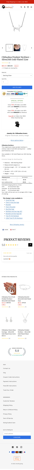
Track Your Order (8, 390)
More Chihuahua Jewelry (17, 224)
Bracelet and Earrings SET (14, 213)
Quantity (4, 78)
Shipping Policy (7, 405)
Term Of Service (8, 418)
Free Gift (10, 116)
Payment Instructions (9, 381)
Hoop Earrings (10, 200)
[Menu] (31, 7)
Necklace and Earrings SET (14, 211)
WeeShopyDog (19, 463)
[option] (9, 48)
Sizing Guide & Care (9, 422)
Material (4, 72)
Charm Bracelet (10, 207)
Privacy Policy (7, 414)
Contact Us (6, 368)
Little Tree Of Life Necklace (14, 218)
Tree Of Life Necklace (12, 216)
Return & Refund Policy (10, 409)
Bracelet (8, 204)
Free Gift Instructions (9, 386)
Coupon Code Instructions (11, 377)
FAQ (4, 372)
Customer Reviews (9, 401)
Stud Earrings (10, 209)
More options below (17, 140)
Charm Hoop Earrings (12, 202)
